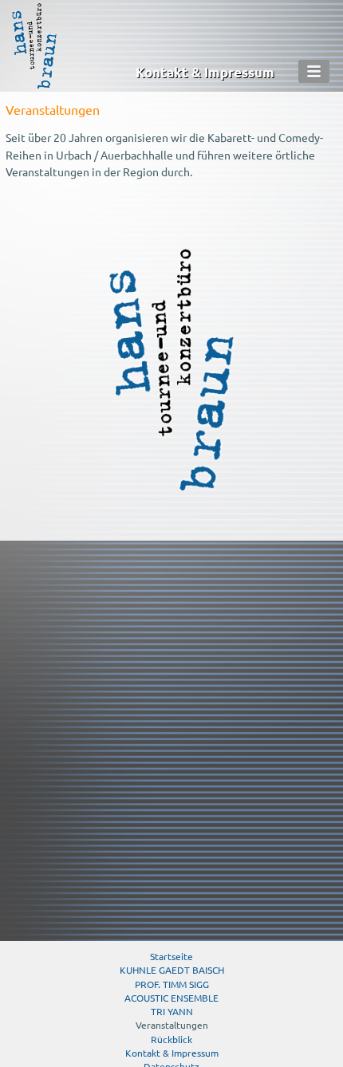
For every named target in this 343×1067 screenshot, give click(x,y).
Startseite (171, 956)
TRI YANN (172, 1011)
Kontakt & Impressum (205, 72)
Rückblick (171, 1039)
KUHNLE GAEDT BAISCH (172, 969)
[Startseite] (34, 85)
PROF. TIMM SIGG (172, 984)
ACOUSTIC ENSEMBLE (171, 997)
